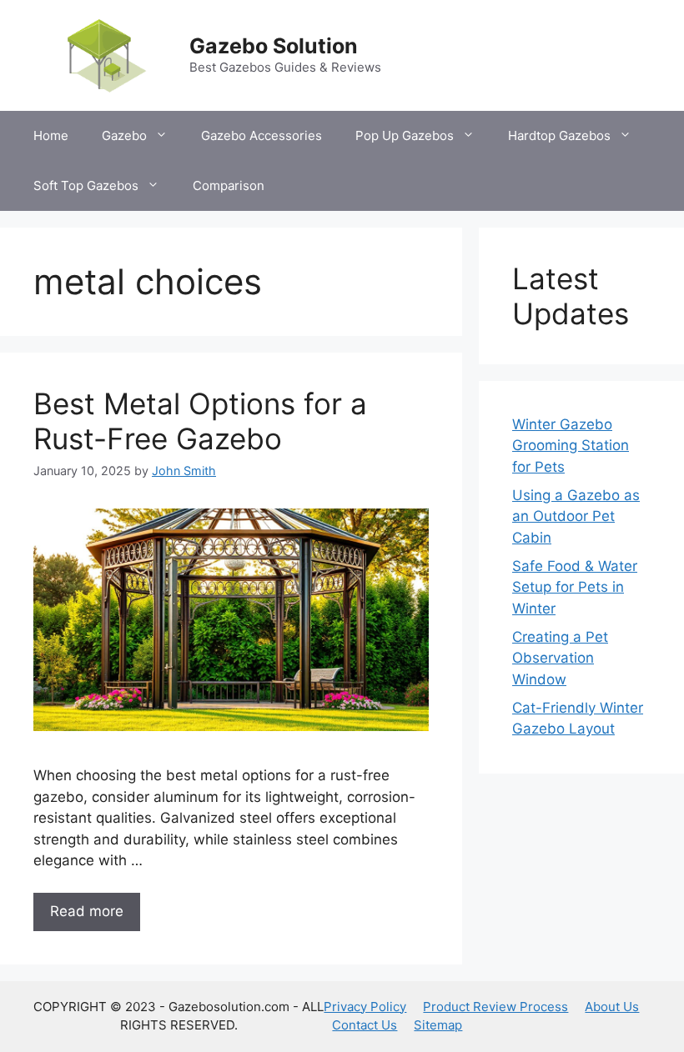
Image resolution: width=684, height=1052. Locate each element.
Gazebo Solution (273, 45)
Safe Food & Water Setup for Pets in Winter (574, 587)
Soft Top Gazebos (85, 185)
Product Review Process (495, 1006)
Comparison (228, 185)
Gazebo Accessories (261, 135)
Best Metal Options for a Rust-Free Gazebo (200, 421)
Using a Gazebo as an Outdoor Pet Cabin (576, 516)
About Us (612, 1006)
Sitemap (438, 1025)
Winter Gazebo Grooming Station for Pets (570, 445)
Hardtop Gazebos (559, 135)
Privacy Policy (365, 1006)
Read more (86, 911)
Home (50, 135)
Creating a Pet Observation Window (560, 658)
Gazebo (124, 135)
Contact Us (364, 1025)
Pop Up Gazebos (404, 135)
